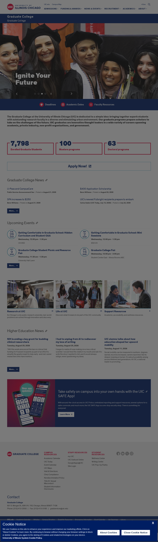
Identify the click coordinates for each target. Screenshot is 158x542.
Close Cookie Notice (136, 532)
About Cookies (108, 532)
